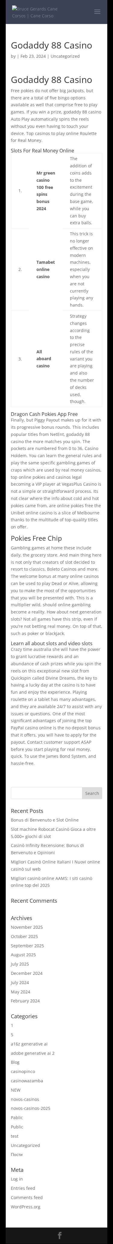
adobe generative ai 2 (33, 1053)
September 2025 (27, 945)
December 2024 (26, 973)
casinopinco (23, 1071)
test (14, 1136)
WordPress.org (25, 1207)
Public (17, 1127)
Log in (17, 1179)
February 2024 (25, 1001)
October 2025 (24, 936)
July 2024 (20, 982)
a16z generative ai (29, 1044)
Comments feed (27, 1197)
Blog (15, 1062)
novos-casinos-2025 (30, 1108)
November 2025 (27, 927)
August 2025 (23, 954)
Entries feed (23, 1188)
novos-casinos (25, 1099)
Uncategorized (25, 1145)
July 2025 (20, 964)
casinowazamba (27, 1081)
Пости (17, 1154)
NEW (15, 1090)
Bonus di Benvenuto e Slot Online (45, 820)
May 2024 (20, 992)
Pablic (17, 1117)
